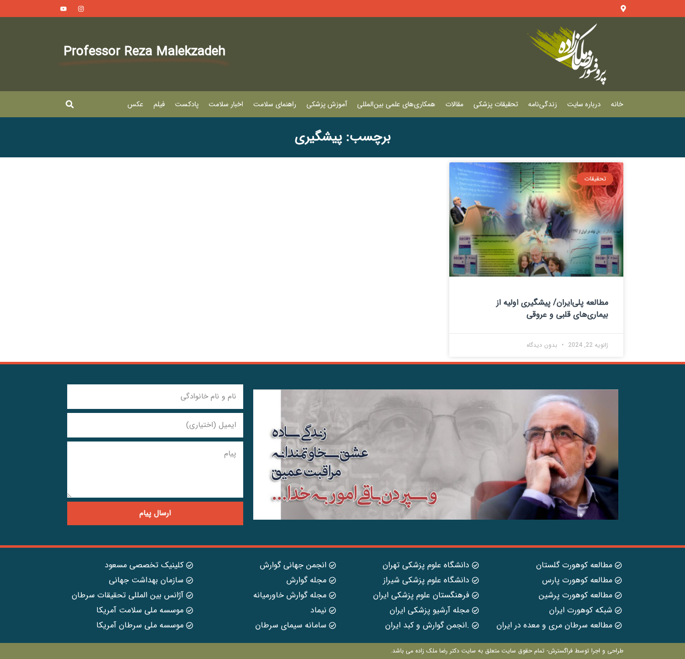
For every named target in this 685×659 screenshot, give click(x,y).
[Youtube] (63, 8)
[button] (69, 104)
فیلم (159, 104)
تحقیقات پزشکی (495, 104)
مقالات (454, 104)
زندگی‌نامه (542, 104)
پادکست (187, 104)
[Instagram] (81, 8)
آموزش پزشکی (326, 104)
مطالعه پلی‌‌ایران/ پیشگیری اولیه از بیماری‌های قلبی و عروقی (552, 308)
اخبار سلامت (226, 104)
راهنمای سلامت (274, 104)
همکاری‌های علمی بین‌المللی (396, 104)
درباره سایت (584, 104)
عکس (135, 104)
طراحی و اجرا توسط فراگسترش (585, 650)
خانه (617, 104)
